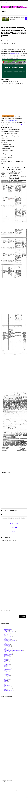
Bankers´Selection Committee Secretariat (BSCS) (13, 650)
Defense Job (6, 655)
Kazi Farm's (6, 661)
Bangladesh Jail (7, 644)
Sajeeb (5, 676)
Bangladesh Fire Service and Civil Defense (12, 643)
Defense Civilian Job (8, 654)
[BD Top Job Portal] (14, 8)
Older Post (14, 527)
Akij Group (6, 630)
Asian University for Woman (9, 631)
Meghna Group (7, 664)
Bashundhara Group (7, 651)
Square (5, 678)
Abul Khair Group (7, 629)
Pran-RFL (6, 673)
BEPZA (5, 634)
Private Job (6, 674)
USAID (5, 684)
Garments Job (6, 656)
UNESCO (6, 681)
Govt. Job (6, 24)
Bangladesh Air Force (8, 636)
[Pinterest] (6, 2)
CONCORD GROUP (8, 653)
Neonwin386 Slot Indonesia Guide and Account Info (17, 18)
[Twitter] (3, 2)
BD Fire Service (7, 633)
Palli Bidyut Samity (7, 668)
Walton (5, 689)
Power (5, 670)
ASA (5, 628)
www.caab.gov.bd (14, 53)
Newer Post (14, 523)
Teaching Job (6, 679)
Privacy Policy (17, 790)
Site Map (4, 790)
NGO (5, 666)
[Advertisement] (13, 100)
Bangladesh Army (7, 639)
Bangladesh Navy (7, 645)
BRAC (5, 635)
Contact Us (16, 787)
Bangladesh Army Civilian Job (9, 640)
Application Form (16, 125)
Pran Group (6, 671)
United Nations (7, 685)
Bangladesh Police (7, 646)
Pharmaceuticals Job (7, 669)
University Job (6, 686)
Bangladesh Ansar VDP (8, 638)
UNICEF (5, 683)
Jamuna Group (6, 659)
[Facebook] (1, 2)
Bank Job (5, 649)
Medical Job (6, 663)
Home (2, 24)
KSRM (5, 660)
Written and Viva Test (8, 690)
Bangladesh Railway (8, 648)
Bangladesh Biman (7, 641)
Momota (5, 665)
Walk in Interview (7, 688)
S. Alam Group (7, 675)
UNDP (5, 680)
